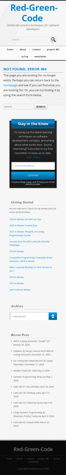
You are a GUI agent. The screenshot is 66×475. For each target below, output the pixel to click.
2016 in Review (16, 277)
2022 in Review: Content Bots (23, 225)
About (19, 458)
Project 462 (43, 458)
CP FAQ (56, 458)
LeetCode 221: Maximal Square (28, 402)
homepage (10, 85)
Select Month (19, 316)
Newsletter (34, 461)
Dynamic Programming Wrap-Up (29, 376)
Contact (30, 458)
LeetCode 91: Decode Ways (26, 386)
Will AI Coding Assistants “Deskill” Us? (31, 341)
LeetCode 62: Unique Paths (26, 422)
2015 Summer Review (19, 289)
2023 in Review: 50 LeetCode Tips (25, 219)
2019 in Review (16, 251)
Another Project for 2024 (25, 370)
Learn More (33, 157)
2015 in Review (16, 283)
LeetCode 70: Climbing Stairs (27, 392)
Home (9, 458)
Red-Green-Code (34, 12)
